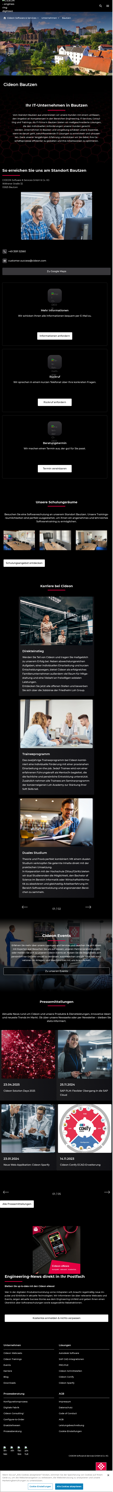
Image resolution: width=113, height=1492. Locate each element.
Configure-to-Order (14, 1419)
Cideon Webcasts (13, 1353)
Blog (6, 1377)
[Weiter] (90, 907)
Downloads (10, 1383)
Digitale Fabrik (11, 1407)
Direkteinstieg (33, 651)
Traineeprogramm (36, 754)
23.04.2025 (12, 1084)
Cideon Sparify (66, 1383)
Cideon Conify (66, 1377)
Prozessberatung (13, 1431)
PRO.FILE (63, 1365)
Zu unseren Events (56, 971)
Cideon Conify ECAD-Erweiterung (80, 1164)
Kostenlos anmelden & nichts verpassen (56, 1318)
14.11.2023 (67, 1158)
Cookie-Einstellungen (70, 1431)
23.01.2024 (11, 1158)
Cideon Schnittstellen (70, 1371)
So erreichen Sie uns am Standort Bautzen (44, 170)
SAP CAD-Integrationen (71, 1359)
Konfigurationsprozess (16, 1401)
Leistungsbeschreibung (71, 1425)
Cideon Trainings (13, 1359)
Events (7, 1365)
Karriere (8, 1371)
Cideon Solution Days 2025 (19, 1090)
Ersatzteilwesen (12, 1425)
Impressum (65, 1401)
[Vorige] (22, 907)
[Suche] (101, 6)
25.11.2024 (67, 1084)
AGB (61, 1419)
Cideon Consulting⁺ (14, 1413)
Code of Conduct (68, 1413)
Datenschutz (65, 1407)
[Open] (108, 6)
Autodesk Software (69, 1353)
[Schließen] (108, 1475)
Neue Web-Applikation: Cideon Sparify (27, 1164)
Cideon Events (56, 935)
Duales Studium (34, 853)
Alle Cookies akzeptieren (69, 1486)
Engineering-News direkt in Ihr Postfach (45, 1276)
